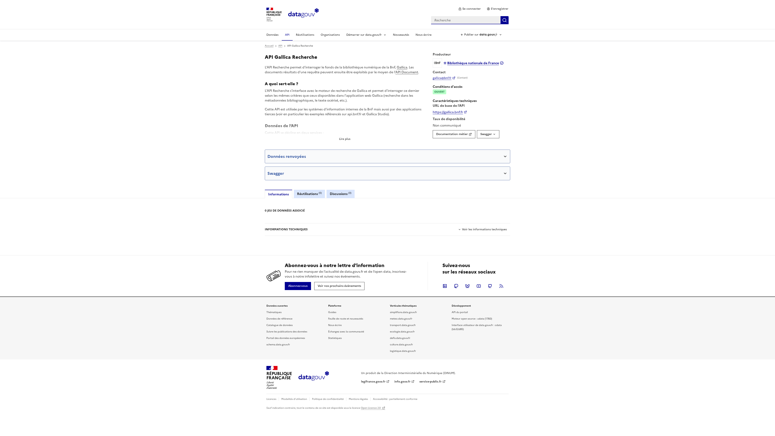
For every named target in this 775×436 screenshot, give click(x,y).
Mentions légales (358, 399)
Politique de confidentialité (328, 399)
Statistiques (335, 338)
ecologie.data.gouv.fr (402, 331)
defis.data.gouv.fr (400, 338)
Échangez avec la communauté (346, 331)
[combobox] (470, 20)
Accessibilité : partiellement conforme (395, 399)
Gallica (402, 67)
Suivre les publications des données (286, 331)
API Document (406, 72)
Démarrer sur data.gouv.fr (364, 35)
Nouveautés (401, 35)
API (287, 35)
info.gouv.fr (402, 381)
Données (272, 35)
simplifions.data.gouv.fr (403, 312)
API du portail (460, 312)
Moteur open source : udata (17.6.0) (472, 319)
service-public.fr (430, 381)
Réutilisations (305, 35)
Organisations (330, 35)
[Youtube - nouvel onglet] (479, 286)
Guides (332, 312)
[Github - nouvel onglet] (490, 286)
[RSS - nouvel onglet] (501, 286)
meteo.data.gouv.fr (401, 319)
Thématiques (274, 312)
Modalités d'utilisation (294, 399)
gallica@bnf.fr (442, 78)
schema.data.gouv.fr (278, 344)
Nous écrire (423, 35)
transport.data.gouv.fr (403, 325)
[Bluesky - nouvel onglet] (467, 286)
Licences (271, 399)
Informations (278, 194)
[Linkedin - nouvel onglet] (445, 286)
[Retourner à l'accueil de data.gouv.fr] (303, 14)
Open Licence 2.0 (371, 408)
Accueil (269, 46)
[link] (469, 9)
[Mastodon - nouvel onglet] (456, 286)
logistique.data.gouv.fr (403, 351)
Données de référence (279, 319)
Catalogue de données (279, 325)
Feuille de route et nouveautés (345, 319)
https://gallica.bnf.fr (448, 112)
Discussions (340, 193)
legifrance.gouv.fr (373, 381)
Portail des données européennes (285, 338)
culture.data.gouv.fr (401, 344)
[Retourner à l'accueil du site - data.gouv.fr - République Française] (313, 377)
